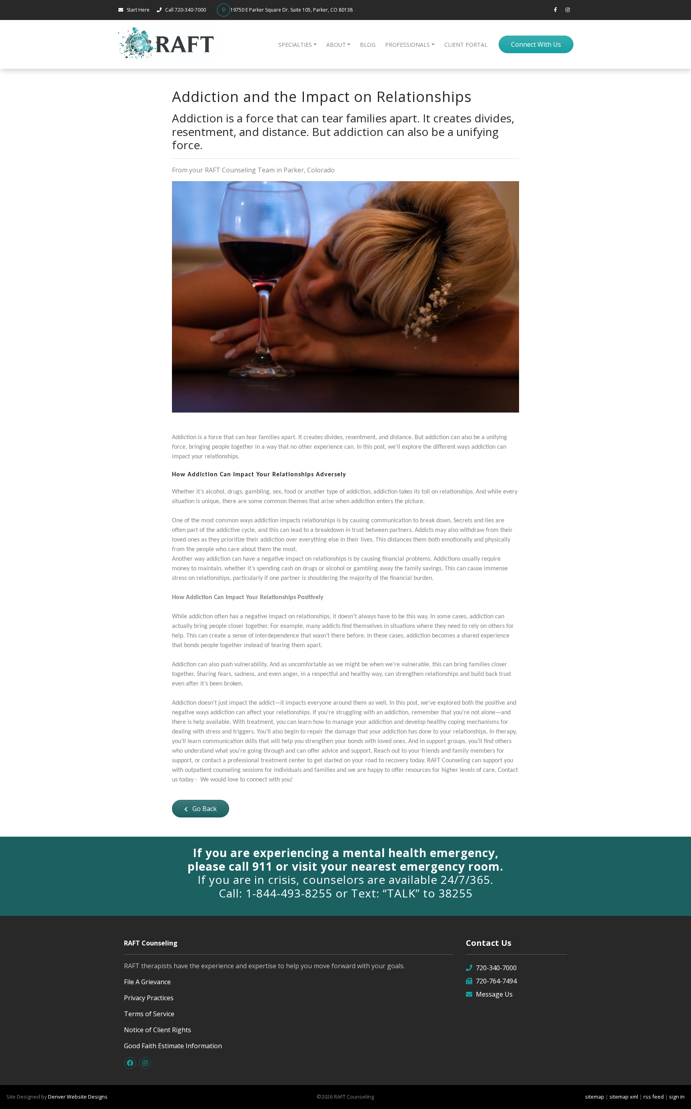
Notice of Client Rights (157, 1029)
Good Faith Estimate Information (173, 1045)
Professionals (407, 44)
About (336, 44)
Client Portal (465, 44)
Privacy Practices (149, 997)
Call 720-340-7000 (186, 9)
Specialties (295, 44)
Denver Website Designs (78, 1096)
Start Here (138, 9)
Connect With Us (536, 44)
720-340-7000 (496, 967)
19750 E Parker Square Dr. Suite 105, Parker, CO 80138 (291, 9)
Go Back (204, 808)
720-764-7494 (496, 981)
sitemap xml (623, 1096)
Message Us (494, 994)
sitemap (594, 1096)
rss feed (653, 1096)
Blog (367, 44)
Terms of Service (149, 1013)
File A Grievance (147, 981)
